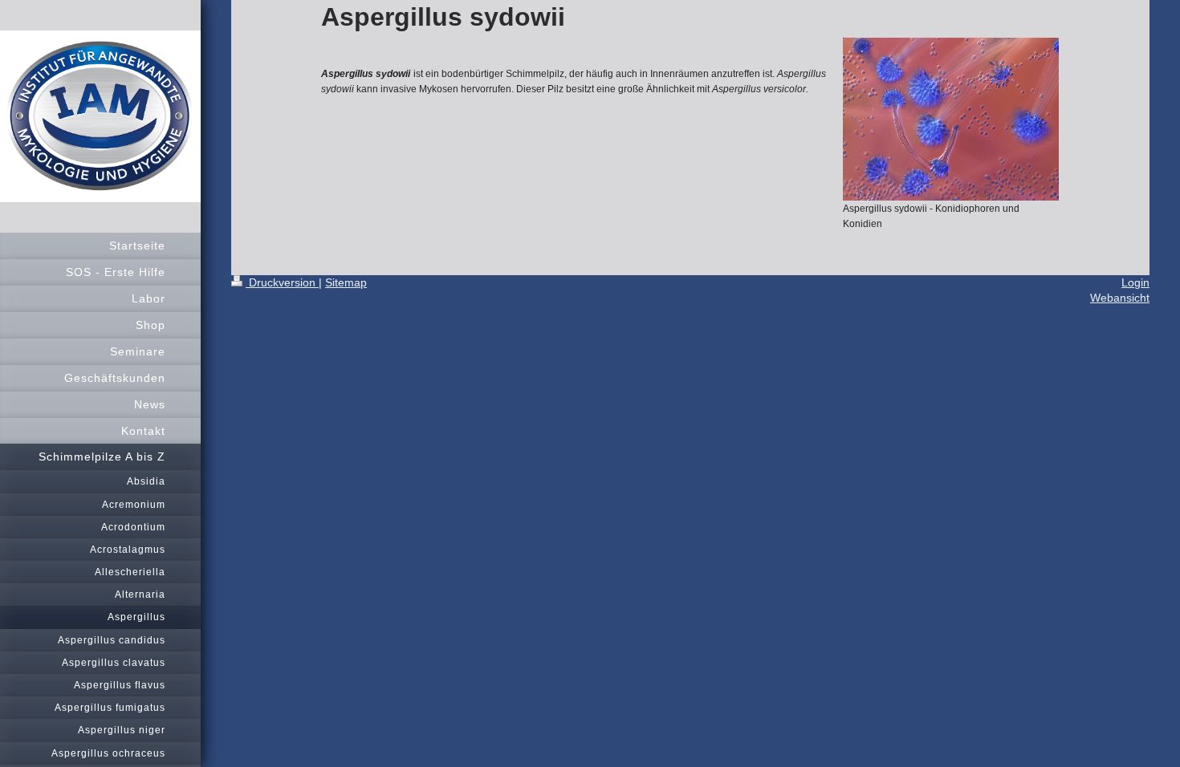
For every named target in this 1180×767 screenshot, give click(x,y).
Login (1135, 282)
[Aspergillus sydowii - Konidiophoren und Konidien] (951, 119)
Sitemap (346, 282)
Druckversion (282, 282)
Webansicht (1119, 297)
